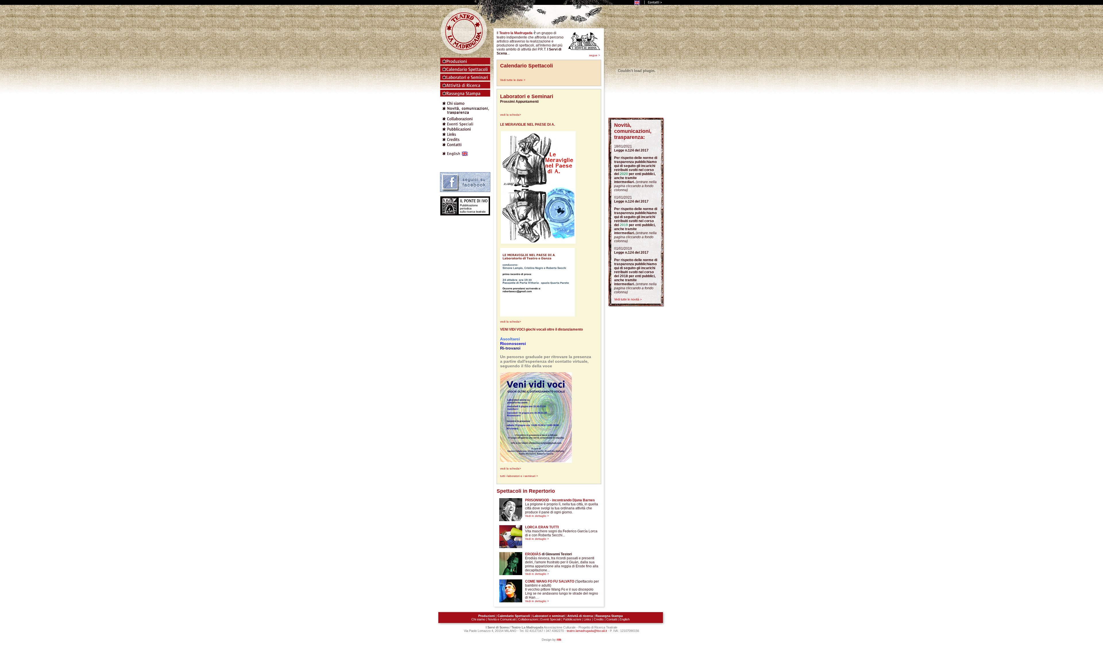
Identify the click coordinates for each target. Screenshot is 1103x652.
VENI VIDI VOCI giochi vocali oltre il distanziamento (541, 329)
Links (587, 619)
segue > (594, 55)
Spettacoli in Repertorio (526, 491)
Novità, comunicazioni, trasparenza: (632, 131)
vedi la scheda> (510, 114)
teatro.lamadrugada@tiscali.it (587, 630)
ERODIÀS (533, 554)
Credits (599, 619)
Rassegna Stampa (609, 616)
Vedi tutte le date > (512, 80)
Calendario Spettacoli (526, 66)
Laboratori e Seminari (526, 96)
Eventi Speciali (550, 619)
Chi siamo (478, 619)
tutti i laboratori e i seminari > (519, 476)
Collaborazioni (528, 619)
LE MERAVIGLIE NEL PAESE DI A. (527, 125)
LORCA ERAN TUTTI (542, 527)
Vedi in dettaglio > (537, 515)
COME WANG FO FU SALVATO (549, 581)
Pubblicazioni (572, 619)
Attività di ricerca (580, 616)
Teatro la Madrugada (516, 33)
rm (559, 640)
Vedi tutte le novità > (628, 299)
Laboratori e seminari (549, 616)
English (625, 619)
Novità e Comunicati (502, 619)
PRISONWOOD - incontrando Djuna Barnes (560, 500)
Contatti (611, 619)
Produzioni (486, 616)
